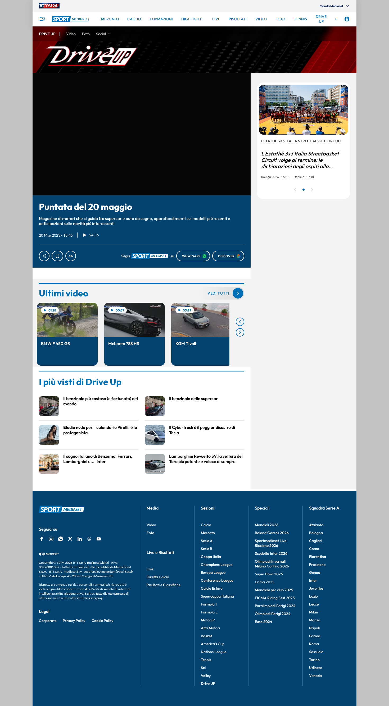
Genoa (314, 572)
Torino (314, 659)
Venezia (315, 675)
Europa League (213, 572)
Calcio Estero (212, 588)
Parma (314, 636)
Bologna (316, 532)
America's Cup (212, 643)
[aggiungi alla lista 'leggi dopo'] (57, 256)
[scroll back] (240, 322)
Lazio (313, 596)
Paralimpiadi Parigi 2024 (275, 605)
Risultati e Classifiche (163, 585)
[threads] (89, 539)
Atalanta (316, 524)
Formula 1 (209, 604)
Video (151, 524)
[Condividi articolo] (44, 256)
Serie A (206, 540)
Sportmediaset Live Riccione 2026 (270, 543)
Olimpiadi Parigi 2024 (272, 613)
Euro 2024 (263, 621)
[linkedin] (79, 539)
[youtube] (98, 539)
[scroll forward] (240, 332)
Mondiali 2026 (266, 524)
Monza (314, 620)
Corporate (47, 620)
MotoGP (208, 620)
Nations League (213, 651)
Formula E (209, 612)
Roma (314, 643)
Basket (206, 636)
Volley (206, 675)
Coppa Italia (211, 556)
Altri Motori (210, 628)
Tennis (206, 659)
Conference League (217, 580)
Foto (150, 532)
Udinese (315, 667)
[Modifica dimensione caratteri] (70, 256)
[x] (70, 539)
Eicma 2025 (264, 582)
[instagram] (51, 539)
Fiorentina (317, 556)
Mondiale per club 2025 (274, 590)
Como (314, 548)
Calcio (206, 524)
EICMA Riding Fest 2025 (275, 597)
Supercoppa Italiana (217, 596)
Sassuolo (316, 651)
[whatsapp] (60, 539)
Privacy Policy (74, 620)
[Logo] (71, 19)
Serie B (206, 548)
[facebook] (41, 539)
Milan (313, 612)
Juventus (316, 588)
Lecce (314, 604)
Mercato (208, 532)
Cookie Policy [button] (102, 620)
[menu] (42, 19)
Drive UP (208, 683)
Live (150, 569)
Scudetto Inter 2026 (271, 553)
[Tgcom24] (49, 5)
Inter (313, 580)
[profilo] (346, 19)
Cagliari (315, 540)
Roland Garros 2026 (272, 532)
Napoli (314, 628)
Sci (203, 667)
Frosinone (317, 564)
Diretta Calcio (158, 577)
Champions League (216, 564)
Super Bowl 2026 (269, 574)
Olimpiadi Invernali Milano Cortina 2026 (272, 564)
